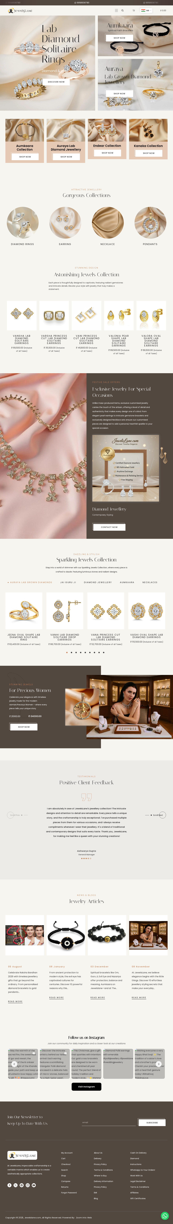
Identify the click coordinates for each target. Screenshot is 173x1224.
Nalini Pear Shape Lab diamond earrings (151, 348)
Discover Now (26, 61)
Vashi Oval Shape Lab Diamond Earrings (146, 636)
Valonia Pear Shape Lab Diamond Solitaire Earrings (86, 341)
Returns (64, 1187)
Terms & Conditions (103, 1170)
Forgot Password (69, 1192)
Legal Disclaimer (138, 1181)
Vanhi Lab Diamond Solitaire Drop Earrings (64, 637)
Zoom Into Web (83, 1217)
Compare (65, 1181)
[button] (116, 10)
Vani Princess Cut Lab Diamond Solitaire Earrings (54, 339)
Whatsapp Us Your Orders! (142, 1170)
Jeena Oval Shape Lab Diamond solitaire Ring (23, 637)
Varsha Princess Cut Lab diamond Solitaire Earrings (22, 339)
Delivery (97, 1158)
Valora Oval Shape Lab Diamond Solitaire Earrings (119, 341)
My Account (67, 1152)
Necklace (22, 244)
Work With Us (136, 1175)
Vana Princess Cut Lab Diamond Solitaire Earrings (106, 637)
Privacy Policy (100, 1164)
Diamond (134, 1158)
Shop (63, 1175)
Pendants (65, 244)
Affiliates (134, 1192)
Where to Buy (100, 1175)
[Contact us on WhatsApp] (165, 1216)
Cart (63, 1158)
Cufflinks (107, 244)
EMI (95, 1192)
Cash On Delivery (138, 1152)
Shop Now (119, 38)
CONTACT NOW (109, 527)
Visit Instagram (86, 1086)
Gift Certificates (138, 1198)
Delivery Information (103, 1181)
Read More (15, 1001)
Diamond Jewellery (150, 244)
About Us (98, 1152)
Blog (96, 1198)
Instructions (135, 1164)
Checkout (66, 1164)
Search (64, 1170)
